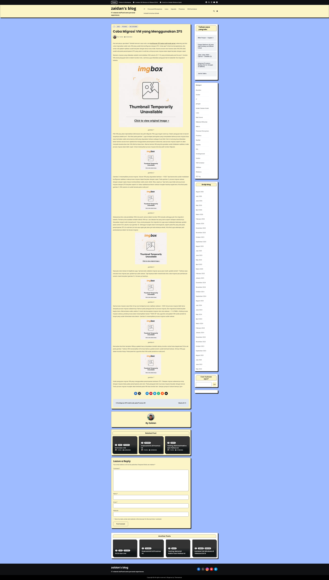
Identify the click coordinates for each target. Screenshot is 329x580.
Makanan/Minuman (201, 122)
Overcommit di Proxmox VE (150, 447)
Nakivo (173, 442)
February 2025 (200, 273)
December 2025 (201, 228)
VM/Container (192, 9)
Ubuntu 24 (181, 403)
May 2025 (199, 260)
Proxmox (182, 9)
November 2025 (201, 232)
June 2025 (199, 255)
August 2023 (200, 355)
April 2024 (199, 319)
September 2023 (201, 351)
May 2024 (199, 314)
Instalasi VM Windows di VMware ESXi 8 (204, 552)
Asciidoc (198, 90)
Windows (199, 172)
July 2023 (199, 360)
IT (144, 9)
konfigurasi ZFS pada (162, 43)
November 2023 (201, 342)
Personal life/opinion (155, 9)
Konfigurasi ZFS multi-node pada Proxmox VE (131, 403)
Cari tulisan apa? (206, 378)
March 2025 (199, 269)
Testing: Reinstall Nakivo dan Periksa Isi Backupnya (177, 448)
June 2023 (199, 364)
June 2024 (199, 310)
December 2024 (201, 282)
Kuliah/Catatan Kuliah (151, 13)
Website (115, 510)
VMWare (198, 167)
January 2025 (200, 278)
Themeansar (178, 577)
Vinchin (198, 158)
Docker (198, 95)
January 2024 (200, 332)
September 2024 (201, 296)
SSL (197, 149)
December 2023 (201, 337)
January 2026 (200, 223)
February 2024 (200, 328)
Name (115, 494)
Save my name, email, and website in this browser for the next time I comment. (138, 519)
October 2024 (200, 292)
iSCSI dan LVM (120, 448)
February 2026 (200, 219)
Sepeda (173, 9)
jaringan (198, 104)
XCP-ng (198, 176)
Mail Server (199, 117)
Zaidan (121, 37)
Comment (116, 468)
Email (115, 502)
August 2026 (200, 192)
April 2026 (199, 210)
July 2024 (199, 305)
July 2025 (199, 251)
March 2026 (199, 214)
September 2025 (201, 242)
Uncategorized (200, 154)
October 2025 (200, 237)
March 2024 (199, 323)
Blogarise (169, 577)
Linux (166, 9)
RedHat (198, 140)
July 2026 (199, 196)
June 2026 (199, 201)
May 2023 (199, 369)
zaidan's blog (123, 8)
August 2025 (200, 246)
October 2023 (200, 346)
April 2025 (199, 264)
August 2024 (200, 301)
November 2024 (201, 287)
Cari (214, 384)
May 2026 (199, 205)
